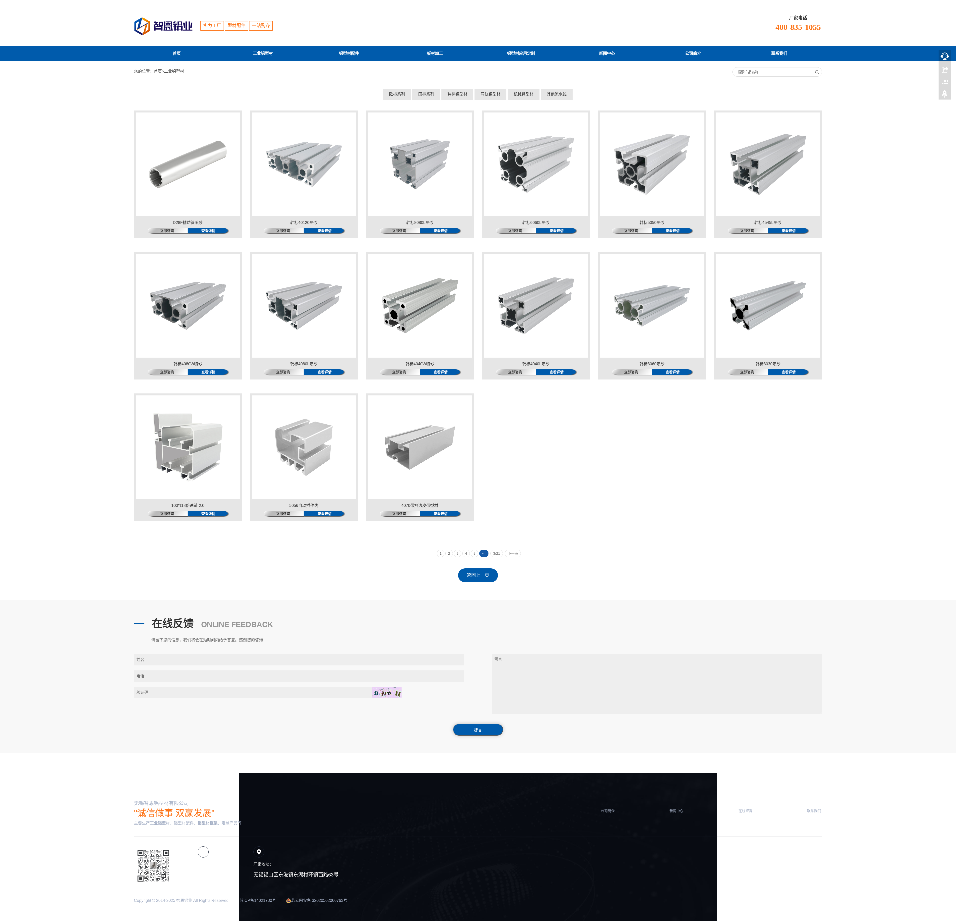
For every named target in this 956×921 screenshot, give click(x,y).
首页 (177, 53)
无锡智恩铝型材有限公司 (161, 803)
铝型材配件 (349, 53)
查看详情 (208, 231)
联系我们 (779, 53)
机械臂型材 (524, 94)
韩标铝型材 (457, 94)
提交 (478, 730)
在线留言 (745, 811)
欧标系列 (397, 94)
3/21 (496, 553)
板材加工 (435, 53)
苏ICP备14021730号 (257, 900)
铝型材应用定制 (521, 53)
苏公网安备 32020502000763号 (319, 900)
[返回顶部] (945, 95)
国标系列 (426, 94)
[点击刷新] (387, 692)
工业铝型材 (263, 53)
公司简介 (693, 53)
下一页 (513, 553)
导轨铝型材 (490, 94)
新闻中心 (607, 53)
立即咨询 (167, 231)
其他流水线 (557, 94)
